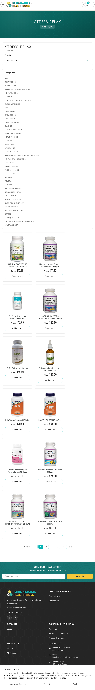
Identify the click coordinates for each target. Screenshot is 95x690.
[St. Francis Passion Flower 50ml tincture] (50, 351)
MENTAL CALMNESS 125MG (16, 159)
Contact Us (54, 601)
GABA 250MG (10, 115)
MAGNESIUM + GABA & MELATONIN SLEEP (22, 155)
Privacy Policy (60, 678)
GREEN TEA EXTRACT (13, 130)
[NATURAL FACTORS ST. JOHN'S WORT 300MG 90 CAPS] (17, 247)
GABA (7, 108)
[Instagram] (15, 617)
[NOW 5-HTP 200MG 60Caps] (50, 403)
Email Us (18, 612)
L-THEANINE (10, 148)
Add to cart (17, 328)
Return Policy (54, 596)
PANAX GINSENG (11, 166)
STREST (8, 214)
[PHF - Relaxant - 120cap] (17, 351)
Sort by (8, 55)
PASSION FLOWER (12, 170)
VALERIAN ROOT (11, 225)
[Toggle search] (81, 4)
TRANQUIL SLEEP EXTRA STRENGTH (19, 221)
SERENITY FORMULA (13, 199)
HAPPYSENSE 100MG (13, 133)
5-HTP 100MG (10, 82)
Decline (76, 684)
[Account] (92, 4)
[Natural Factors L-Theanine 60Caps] (50, 453)
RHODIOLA (9, 185)
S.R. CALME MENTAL (13, 192)
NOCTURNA (9, 163)
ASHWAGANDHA (11, 93)
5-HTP (7, 78)
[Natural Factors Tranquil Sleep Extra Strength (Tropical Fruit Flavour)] (50, 247)
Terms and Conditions (58, 633)
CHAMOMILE (10, 97)
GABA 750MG (10, 119)
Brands (10, 648)
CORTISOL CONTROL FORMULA (18, 100)
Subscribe (80, 576)
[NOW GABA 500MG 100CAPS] (17, 403)
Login (9, 629)
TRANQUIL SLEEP (12, 218)
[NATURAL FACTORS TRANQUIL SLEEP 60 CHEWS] (50, 299)
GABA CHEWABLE (12, 122)
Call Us (10, 612)
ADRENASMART (11, 86)
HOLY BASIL (9, 141)
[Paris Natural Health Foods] (19, 4)
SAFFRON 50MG (11, 196)
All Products (12, 653)
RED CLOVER (10, 174)
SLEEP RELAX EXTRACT (14, 203)
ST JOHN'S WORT (12, 207)
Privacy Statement (57, 638)
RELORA (8, 181)
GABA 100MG (10, 111)
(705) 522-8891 (58, 650)
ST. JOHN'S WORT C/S (14, 210)
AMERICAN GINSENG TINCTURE (17, 89)
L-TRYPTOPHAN (11, 152)
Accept (47, 684)
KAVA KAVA (9, 144)
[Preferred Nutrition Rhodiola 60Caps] (17, 299)
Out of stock (17, 276)
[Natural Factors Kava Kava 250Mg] (50, 505)
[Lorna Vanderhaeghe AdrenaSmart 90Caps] (17, 453)
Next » (70, 547)
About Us (53, 629)
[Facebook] (9, 617)
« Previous (26, 547)
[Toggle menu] (2, 4)
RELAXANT (9, 177)
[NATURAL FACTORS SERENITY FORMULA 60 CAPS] (17, 505)
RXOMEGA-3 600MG (13, 188)
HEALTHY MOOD (11, 137)
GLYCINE (8, 126)
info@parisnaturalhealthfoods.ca (65, 657)
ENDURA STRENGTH (13, 104)
